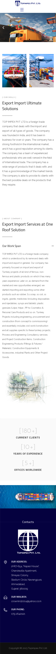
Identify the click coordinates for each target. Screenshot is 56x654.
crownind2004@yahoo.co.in (26, 601)
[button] (3, 27)
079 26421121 (18, 613)
